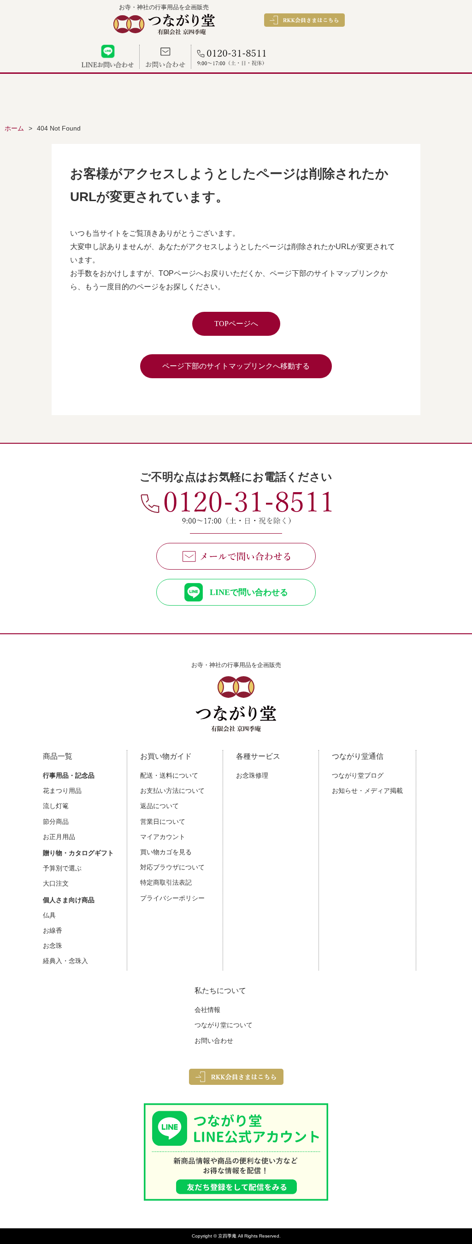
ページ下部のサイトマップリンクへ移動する (236, 366)
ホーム (14, 128)
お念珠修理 (252, 775)
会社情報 (207, 1009)
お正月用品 (59, 836)
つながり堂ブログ (358, 775)
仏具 (49, 915)
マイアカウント (162, 836)
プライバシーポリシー (172, 898)
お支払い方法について (172, 790)
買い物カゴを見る (166, 852)
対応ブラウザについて (172, 867)
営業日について (162, 821)
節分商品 (56, 821)
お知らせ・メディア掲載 (367, 790)
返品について (159, 805)
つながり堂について (224, 1025)
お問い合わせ (214, 1040)
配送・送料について (169, 775)
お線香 (52, 930)
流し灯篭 (56, 805)
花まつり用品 (62, 790)
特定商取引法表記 (166, 882)
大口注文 (56, 883)
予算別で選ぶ (62, 868)
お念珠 (52, 945)
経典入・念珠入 (65, 960)
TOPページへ (236, 323)
